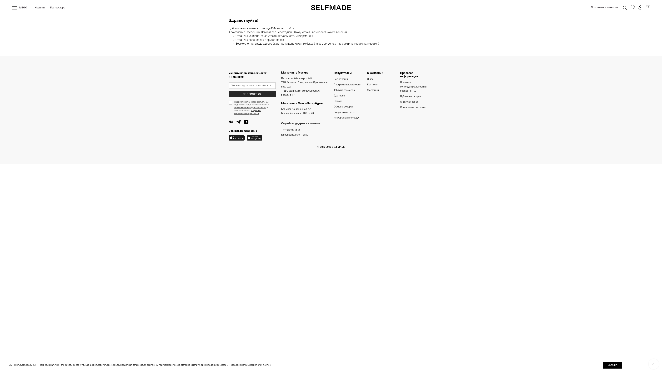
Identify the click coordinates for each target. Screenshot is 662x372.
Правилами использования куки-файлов (250, 365)
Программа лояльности (604, 7)
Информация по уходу (346, 118)
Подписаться (252, 94)
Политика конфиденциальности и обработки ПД (413, 86)
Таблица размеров (344, 90)
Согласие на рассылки (412, 107)
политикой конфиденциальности (250, 108)
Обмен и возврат (343, 107)
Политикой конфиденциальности (209, 365)
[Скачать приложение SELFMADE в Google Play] (254, 138)
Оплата (338, 101)
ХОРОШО (612, 365)
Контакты (372, 85)
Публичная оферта (410, 96)
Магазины (373, 90)
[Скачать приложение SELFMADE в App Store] (237, 138)
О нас (370, 79)
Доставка (339, 96)
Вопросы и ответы (344, 112)
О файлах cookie (409, 102)
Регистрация (341, 79)
